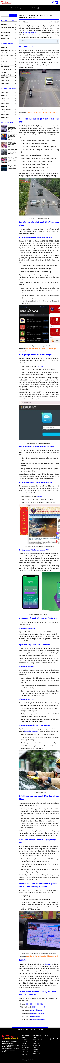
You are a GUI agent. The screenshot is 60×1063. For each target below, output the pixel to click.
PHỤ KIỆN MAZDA (5, 103)
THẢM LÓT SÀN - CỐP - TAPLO (7, 50)
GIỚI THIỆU (25, 1029)
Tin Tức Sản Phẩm (5, 32)
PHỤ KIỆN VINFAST (5, 117)
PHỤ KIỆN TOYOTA (5, 114)
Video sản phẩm (5, 38)
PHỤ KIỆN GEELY (4, 95)
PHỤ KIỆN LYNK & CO (5, 101)
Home (2, 8)
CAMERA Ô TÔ (4, 72)
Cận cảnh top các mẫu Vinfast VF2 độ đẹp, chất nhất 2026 (12, 143)
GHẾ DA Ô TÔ (4, 53)
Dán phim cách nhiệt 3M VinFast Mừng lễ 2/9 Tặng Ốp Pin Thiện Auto (12, 136)
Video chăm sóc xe (5, 35)
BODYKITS (3, 64)
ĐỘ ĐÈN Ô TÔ (4, 61)
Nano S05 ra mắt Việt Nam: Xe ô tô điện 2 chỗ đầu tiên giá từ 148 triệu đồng (12, 151)
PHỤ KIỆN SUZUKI (5, 112)
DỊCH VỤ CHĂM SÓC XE (6, 69)
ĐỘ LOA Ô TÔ (4, 58)
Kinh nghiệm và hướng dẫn (7, 27)
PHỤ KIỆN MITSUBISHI (6, 109)
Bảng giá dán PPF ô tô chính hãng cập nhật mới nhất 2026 (12, 167)
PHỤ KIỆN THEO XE (5, 80)
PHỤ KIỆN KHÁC (4, 47)
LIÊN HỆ (30, 1029)
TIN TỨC (35, 1029)
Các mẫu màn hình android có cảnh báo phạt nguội (42, 956)
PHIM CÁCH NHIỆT (5, 67)
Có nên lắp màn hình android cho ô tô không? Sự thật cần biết (12, 159)
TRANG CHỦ (19, 1029)
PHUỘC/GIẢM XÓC (5, 83)
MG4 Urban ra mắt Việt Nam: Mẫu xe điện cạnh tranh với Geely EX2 (12, 127)
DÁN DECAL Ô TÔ (4, 78)
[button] (55, 41)
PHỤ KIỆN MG (4, 106)
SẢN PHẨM (41, 1029)
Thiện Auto (47, 964)
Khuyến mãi (4, 24)
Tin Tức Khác (9, 8)
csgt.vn (39, 496)
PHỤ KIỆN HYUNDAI (5, 98)
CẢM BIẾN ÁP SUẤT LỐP (6, 75)
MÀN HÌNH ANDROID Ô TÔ (7, 56)
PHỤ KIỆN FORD (4, 92)
